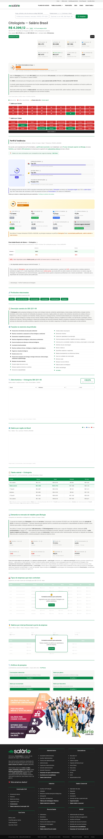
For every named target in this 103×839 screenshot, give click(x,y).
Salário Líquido (74, 760)
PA (51, 110)
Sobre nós (86, 837)
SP (70, 113)
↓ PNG (80, 387)
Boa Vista (42, 122)
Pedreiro (12, 796)
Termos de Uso (66, 837)
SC (61, 113)
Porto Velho (13, 128)
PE (80, 110)
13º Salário (73, 770)
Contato (92, 837)
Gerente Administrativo (46, 768)
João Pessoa (32, 125)
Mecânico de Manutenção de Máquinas (50, 793)
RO (41, 113)
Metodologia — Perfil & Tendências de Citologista (23, 282)
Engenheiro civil (14, 801)
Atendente (73, 796)
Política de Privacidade (77, 837)
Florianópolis (90, 122)
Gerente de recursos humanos (78, 824)
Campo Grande (61, 122)
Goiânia (22, 125)
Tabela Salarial (56, 5)
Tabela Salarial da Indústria (47, 803)
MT (22, 110)
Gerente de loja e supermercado (78, 798)
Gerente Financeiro (45, 770)
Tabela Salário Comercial (76, 803)
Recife (22, 128)
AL (22, 107)
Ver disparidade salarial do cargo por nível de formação (25, 264)
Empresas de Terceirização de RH (79, 829)
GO (89, 107)
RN (22, 113)
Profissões (68, 5)
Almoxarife (43, 796)
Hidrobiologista (55, 299)
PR (70, 110)
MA (13, 110)
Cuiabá (70, 122)
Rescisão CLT (73, 755)
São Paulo (70, 128)
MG (42, 110)
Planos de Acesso (43, 5)
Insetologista (45, 299)
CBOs (75, 5)
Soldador (42, 791)
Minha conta (64, 1)
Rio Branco (32, 128)
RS (32, 113)
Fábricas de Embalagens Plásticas (49, 801)
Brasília (51, 122)
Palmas (80, 125)
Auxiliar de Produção (45, 788)
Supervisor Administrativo (47, 765)
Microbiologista (34, 299)
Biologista (64, 299)
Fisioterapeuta (44, 819)
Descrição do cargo (13, 36)
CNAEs (81, 5)
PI (89, 110)
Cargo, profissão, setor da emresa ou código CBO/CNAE (29, 13)
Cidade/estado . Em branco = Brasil (61, 13)
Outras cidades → (51, 131)
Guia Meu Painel (91, 1)
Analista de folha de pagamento (78, 817)
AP (32, 107)
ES (80, 107)
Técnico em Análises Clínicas (48, 822)
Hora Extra (73, 768)
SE (80, 113)
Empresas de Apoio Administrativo (49, 772)
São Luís (61, 128)
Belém (32, 122)
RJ (13, 113)
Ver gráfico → (30, 678)
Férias (71, 772)
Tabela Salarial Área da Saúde (48, 829)
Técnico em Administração (47, 760)
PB (61, 110)
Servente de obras (15, 794)
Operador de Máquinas (46, 798)
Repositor (72, 791)
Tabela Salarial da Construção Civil (19, 806)
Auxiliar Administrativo (46, 758)
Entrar (58, 1)
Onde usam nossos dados (55, 837)
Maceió (51, 125)
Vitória (89, 128)
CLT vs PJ (72, 758)
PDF (93, 36)
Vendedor (72, 793)
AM (42, 107)
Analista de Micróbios (22, 299)
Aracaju (13, 122)
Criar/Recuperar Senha (73, 1)
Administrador (44, 763)
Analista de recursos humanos (78, 822)
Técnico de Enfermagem (46, 824)
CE (61, 107)
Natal (70, 125)
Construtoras (13, 804)
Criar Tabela (89, 5)
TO (89, 113)
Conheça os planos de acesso (46, 194)
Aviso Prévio (73, 765)
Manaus (61, 125)
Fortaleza (13, 125)
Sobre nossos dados (42, 837)
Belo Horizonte (22, 122)
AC (13, 107)
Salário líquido (57, 52)
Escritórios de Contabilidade (78, 826)
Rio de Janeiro (42, 128)
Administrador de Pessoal (77, 814)
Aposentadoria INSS (75, 777)
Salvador (51, 128)
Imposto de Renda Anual (76, 763)
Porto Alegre (90, 125)
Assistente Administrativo (47, 755)
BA (51, 107)
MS (32, 110)
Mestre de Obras (14, 799)
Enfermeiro (43, 814)
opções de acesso (79, 228)
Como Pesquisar (82, 1)
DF (70, 107)
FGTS (71, 775)
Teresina (80, 128)
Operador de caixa (75, 788)
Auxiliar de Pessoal (75, 819)
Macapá (42, 125)
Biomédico (43, 817)
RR (51, 113)
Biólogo (12, 299)
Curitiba (80, 122)
